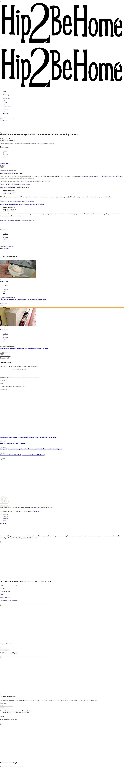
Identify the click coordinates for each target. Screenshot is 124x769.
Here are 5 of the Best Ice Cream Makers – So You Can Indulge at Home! (23, 300)
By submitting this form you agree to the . (16, 711)
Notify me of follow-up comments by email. (13, 386)
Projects (5, 102)
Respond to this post (5, 377)
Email (2, 383)
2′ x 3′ (37, 204)
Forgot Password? (5, 597)
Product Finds (6, 98)
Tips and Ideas (7, 106)
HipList (2, 167)
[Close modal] (0, 541)
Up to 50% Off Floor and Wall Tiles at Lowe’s (14, 443)
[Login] (0, 132)
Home (4, 520)
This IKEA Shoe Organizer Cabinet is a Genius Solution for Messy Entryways (24, 348)
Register (15, 600)
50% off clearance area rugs (109, 176)
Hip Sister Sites (4, 120)
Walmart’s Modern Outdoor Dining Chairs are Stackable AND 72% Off (22, 455)
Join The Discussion (5, 356)
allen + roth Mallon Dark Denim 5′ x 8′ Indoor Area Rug (14, 187)
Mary (3, 139)
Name (2, 380)
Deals (4, 91)
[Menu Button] (0, 1)
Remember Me (5, 591)
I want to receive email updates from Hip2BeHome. (15, 712)
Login (15, 719)
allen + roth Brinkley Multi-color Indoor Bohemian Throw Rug (17, 204)
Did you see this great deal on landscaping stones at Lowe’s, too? (17, 220)
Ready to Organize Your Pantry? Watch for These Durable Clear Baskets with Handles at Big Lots (31, 449)
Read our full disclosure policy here (45, 144)
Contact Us (6, 516)
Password (2, 588)
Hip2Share (6, 113)
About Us (5, 110)
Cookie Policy (36, 511)
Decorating (6, 95)
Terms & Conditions (27, 711)
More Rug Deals (4, 163)
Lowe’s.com (85, 176)
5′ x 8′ (42, 204)
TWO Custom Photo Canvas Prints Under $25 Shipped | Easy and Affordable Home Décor (28, 437)
